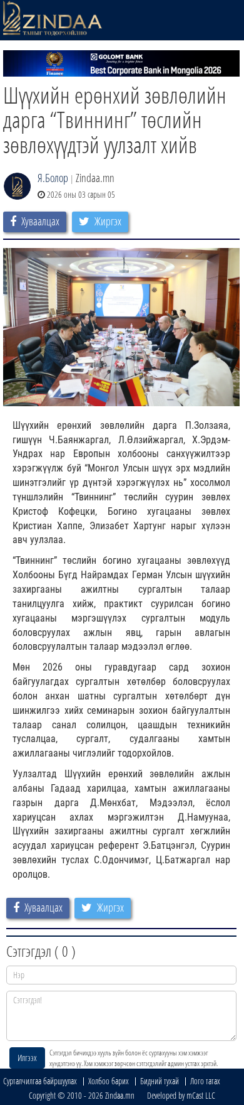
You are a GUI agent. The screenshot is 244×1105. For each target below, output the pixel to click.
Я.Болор (53, 177)
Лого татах (205, 1081)
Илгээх (27, 1058)
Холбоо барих (108, 1081)
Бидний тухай (159, 1081)
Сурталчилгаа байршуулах (40, 1081)
